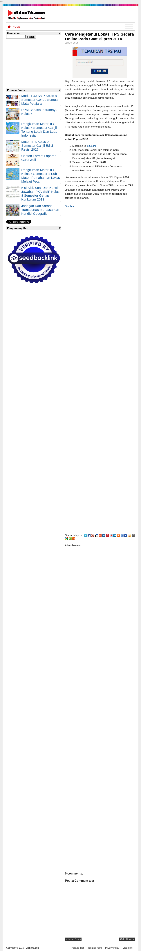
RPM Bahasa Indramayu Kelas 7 (39, 112)
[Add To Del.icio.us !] (96, 535)
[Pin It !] (107, 535)
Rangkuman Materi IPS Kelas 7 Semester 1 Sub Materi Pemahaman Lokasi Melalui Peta (41, 175)
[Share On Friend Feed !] (122, 535)
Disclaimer (128, 948)
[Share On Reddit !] (111, 535)
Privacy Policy (112, 948)
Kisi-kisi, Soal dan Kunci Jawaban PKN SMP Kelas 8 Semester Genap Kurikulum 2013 (40, 193)
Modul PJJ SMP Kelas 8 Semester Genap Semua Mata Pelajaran (39, 99)
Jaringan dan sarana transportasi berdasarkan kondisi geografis (40, 209)
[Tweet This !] (85, 535)
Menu (129, 26)
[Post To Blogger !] (118, 535)
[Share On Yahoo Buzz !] (129, 535)
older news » (127, 939)
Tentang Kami (95, 948)
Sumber (69, 206)
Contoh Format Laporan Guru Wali (38, 158)
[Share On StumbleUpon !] (100, 535)
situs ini (91, 145)
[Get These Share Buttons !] (133, 535)
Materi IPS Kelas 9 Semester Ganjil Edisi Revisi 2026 (37, 145)
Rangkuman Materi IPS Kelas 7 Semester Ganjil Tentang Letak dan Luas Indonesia (39, 129)
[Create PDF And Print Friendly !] (70, 538)
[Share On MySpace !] (125, 535)
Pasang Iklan (77, 948)
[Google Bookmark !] (66, 538)
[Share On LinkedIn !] (114, 535)
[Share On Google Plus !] (92, 535)
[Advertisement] (99, 371)
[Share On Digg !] (103, 535)
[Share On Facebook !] (89, 535)
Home (16, 26)
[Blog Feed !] (73, 538)
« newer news (73, 939)
